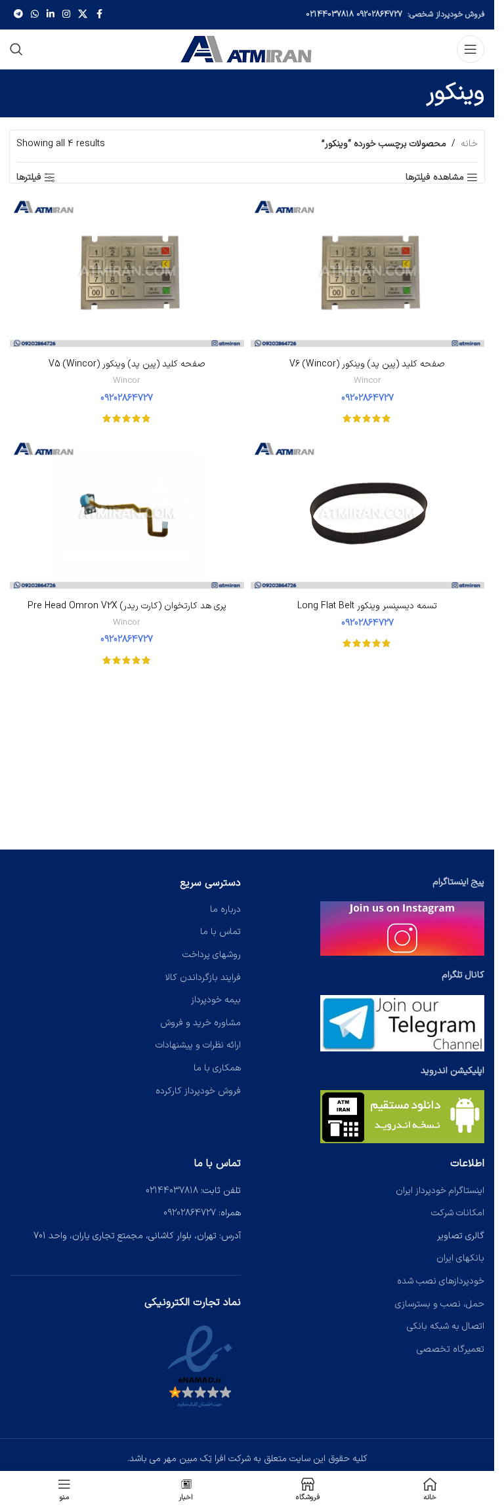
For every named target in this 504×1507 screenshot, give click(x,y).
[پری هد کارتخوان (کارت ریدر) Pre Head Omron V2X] (127, 516)
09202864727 (379, 14)
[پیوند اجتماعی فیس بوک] (99, 14)
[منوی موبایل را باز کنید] (470, 49)
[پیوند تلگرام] (18, 14)
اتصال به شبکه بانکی (445, 1326)
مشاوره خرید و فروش (200, 1023)
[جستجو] (16, 49)
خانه (469, 144)
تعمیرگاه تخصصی (450, 1349)
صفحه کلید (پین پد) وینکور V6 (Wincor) (367, 364)
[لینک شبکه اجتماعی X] (82, 14)
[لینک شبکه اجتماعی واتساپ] (35, 14)
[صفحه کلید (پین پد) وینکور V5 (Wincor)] (127, 274)
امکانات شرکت (457, 1213)
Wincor (367, 380)
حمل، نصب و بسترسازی (439, 1304)
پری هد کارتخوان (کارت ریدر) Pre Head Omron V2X (127, 606)
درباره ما (225, 909)
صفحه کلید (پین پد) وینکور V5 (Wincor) (127, 364)
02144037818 (330, 14)
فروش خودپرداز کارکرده (198, 1091)
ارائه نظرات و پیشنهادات (198, 1045)
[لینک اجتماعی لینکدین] (50, 14)
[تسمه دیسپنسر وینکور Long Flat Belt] (368, 516)
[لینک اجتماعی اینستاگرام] (66, 14)
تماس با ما (220, 932)
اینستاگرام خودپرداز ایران (440, 1191)
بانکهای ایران (460, 1258)
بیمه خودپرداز (216, 1000)
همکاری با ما (217, 1068)
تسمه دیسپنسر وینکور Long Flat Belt (367, 606)
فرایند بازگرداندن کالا (203, 978)
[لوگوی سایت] (247, 49)
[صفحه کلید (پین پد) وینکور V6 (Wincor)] (368, 274)
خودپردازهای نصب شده (440, 1281)
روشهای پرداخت (211, 955)
